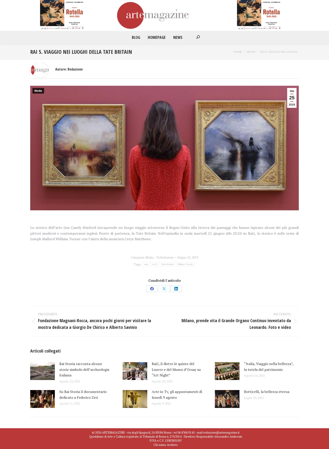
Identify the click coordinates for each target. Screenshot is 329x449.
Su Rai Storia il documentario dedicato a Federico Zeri (83, 394)
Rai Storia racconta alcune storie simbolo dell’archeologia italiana (84, 369)
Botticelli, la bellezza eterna (267, 391)
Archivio (172, 445)
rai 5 (154, 264)
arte (146, 264)
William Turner (185, 264)
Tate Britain (167, 264)
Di (165, 257)
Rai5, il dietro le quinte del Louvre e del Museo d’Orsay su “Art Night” (176, 369)
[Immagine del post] (42, 371)
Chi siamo (160, 445)
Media (38, 90)
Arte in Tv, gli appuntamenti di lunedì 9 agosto (177, 394)
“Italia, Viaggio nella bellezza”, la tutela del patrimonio (268, 366)
